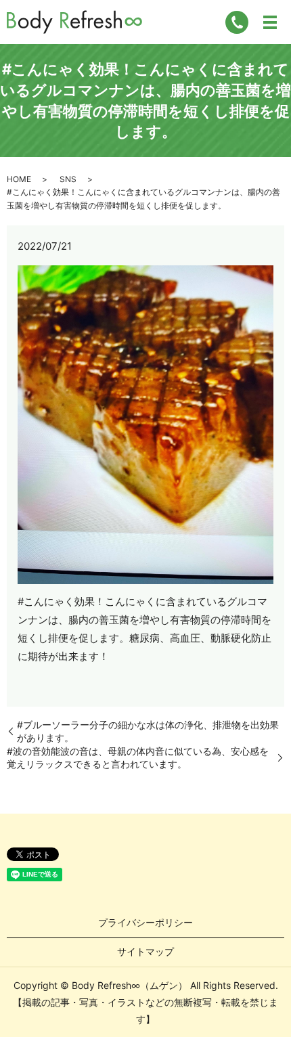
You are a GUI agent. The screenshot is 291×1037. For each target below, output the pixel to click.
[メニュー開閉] (270, 22)
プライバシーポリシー (145, 922)
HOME (19, 179)
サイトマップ (145, 951)
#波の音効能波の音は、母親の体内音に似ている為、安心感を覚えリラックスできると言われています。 (138, 757)
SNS (68, 179)
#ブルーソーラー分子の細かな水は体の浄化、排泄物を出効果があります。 (148, 731)
